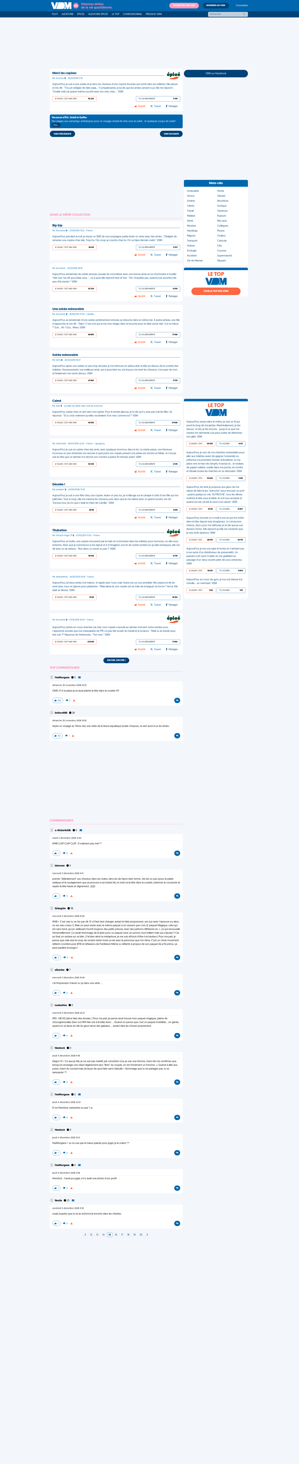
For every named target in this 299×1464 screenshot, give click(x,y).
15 (110, 1235)
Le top (115, 14)
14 (103, 1235)
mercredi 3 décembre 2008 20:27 (68, 1013)
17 (122, 1235)
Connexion (242, 5)
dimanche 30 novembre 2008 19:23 (69, 685)
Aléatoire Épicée (98, 14)
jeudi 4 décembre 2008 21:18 (66, 1173)
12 (91, 1235)
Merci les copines (64, 73)
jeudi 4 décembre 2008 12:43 (66, 1102)
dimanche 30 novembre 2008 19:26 (69, 721)
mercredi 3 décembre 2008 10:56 (68, 916)
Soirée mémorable (65, 355)
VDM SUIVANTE (171, 134)
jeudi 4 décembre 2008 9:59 (66, 1056)
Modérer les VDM (215, 5)
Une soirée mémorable (68, 309)
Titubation (59, 530)
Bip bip (57, 225)
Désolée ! (58, 484)
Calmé (56, 401)
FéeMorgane (62, 677)
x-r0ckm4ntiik (63, 830)
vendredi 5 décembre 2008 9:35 (68, 1208)
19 (134, 1235)
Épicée (81, 14)
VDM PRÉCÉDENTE (62, 134)
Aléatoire (68, 14)
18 (128, 1235)
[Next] (85, 1235)
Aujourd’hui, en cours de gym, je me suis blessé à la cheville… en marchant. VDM (214, 581)
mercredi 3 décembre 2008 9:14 (67, 873)
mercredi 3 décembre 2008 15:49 (68, 978)
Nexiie (58, 1200)
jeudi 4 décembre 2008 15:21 (66, 1138)
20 (141, 1235)
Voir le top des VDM (216, 291)
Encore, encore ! (116, 660)
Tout (55, 14)
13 (97, 1235)
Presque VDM (154, 14)
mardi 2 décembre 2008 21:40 (66, 838)
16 (116, 1235)
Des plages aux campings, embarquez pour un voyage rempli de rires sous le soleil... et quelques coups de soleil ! (114, 121)
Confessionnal (132, 14)
